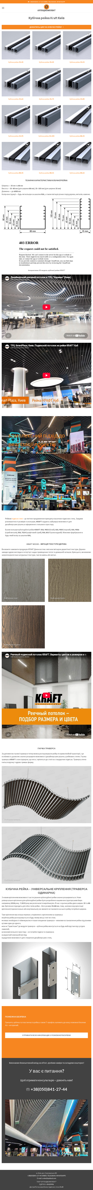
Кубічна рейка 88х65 (77, 173)
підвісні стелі (17, 519)
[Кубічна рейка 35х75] (46, 82)
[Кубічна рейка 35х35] (16, 45)
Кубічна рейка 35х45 (46, 62)
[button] (3, 8)
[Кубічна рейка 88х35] (77, 119)
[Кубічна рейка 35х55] (77, 45)
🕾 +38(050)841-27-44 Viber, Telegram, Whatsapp (46, 2)
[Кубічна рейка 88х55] (46, 156)
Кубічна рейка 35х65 (15, 99)
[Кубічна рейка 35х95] (16, 119)
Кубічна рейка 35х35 (15, 62)
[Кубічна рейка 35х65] (16, 82)
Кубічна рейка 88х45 (15, 173)
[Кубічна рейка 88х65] (77, 156)
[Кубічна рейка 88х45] (16, 156)
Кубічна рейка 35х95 (15, 136)
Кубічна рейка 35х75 (46, 99)
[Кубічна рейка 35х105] (46, 119)
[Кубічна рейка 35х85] (77, 82)
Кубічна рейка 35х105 (46, 136)
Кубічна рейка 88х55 (46, 173)
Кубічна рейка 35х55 (77, 62)
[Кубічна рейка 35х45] (46, 45)
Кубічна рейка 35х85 (77, 99)
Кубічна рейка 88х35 (77, 136)
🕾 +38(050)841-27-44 (46, 1089)
